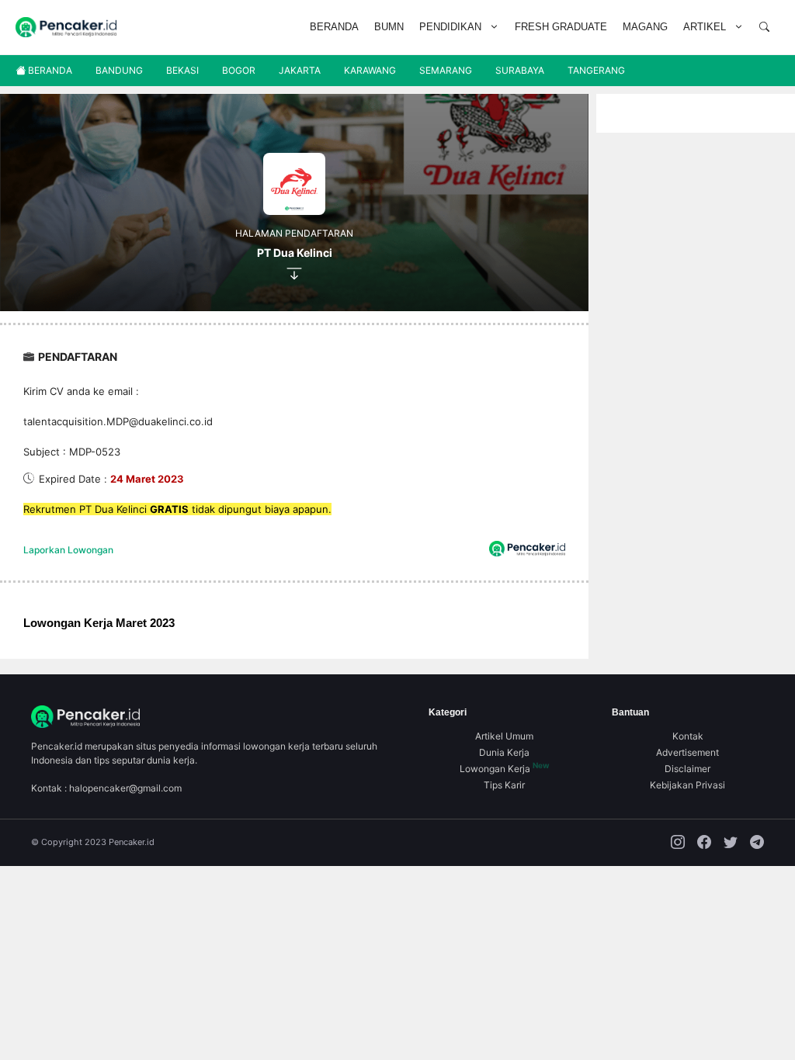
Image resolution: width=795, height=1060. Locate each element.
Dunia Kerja (504, 752)
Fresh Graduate (561, 27)
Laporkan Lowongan (68, 550)
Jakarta (300, 70)
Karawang (370, 70)
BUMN (389, 27)
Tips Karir (504, 785)
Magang (645, 27)
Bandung (119, 70)
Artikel (704, 27)
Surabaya (519, 70)
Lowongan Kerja (505, 768)
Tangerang (596, 70)
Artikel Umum (504, 736)
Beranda (334, 27)
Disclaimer (687, 768)
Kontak (687, 736)
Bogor (238, 70)
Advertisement (687, 752)
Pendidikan (450, 27)
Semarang (445, 70)
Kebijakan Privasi (687, 785)
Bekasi (182, 70)
